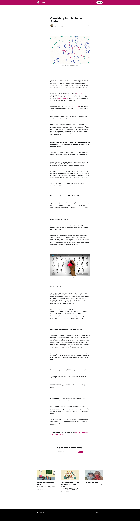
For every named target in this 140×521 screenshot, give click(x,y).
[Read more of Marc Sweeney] (51, 25)
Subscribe (100, 2)
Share (88, 25)
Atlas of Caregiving (63, 98)
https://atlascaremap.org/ (81, 432)
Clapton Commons (81, 93)
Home (43, 2)
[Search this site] (90, 2)
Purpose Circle (75, 106)
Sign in (94, 2)
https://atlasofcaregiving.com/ (59, 434)
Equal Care (39, 512)
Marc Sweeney (57, 25)
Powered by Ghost (99, 512)
